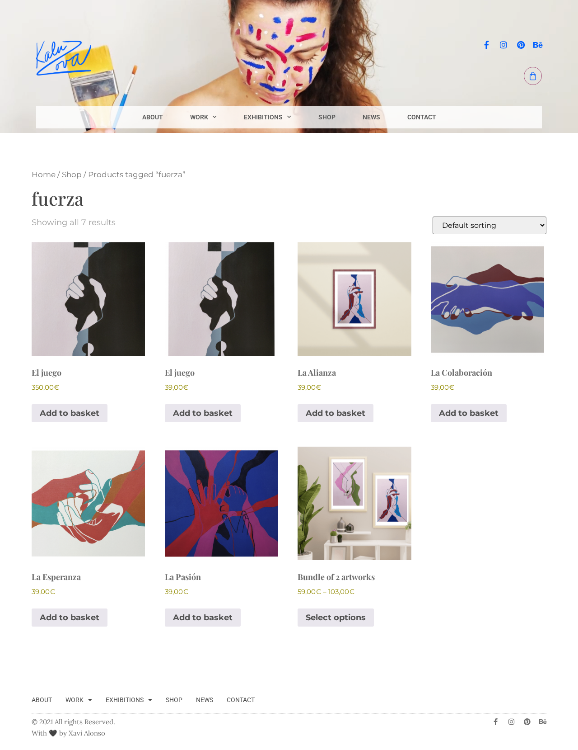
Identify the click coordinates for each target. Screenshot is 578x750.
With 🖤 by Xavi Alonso (68, 733)
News (371, 117)
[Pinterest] (521, 45)
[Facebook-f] (486, 45)
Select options (336, 618)
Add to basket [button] (69, 413)
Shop (327, 117)
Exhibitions (263, 117)
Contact (421, 117)
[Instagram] (503, 45)
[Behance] (538, 45)
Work (199, 117)
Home (44, 174)
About (152, 117)
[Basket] (533, 76)
